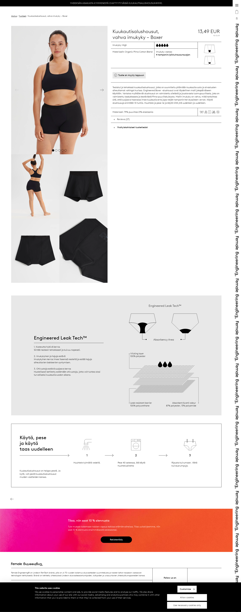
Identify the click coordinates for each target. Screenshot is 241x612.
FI (237, 18)
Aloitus (14, 16)
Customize (185, 589)
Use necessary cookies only (187, 605)
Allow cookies (187, 597)
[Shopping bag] (237, 12)
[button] (17, 90)
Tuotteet (22, 16)
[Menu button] (237, 5)
